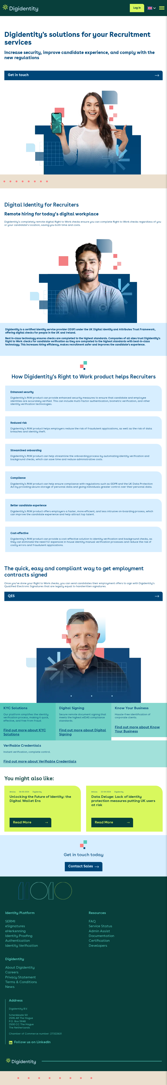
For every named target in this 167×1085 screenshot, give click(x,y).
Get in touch (18, 75)
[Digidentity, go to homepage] (20, 8)
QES (11, 596)
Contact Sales (80, 866)
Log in (137, 8)
